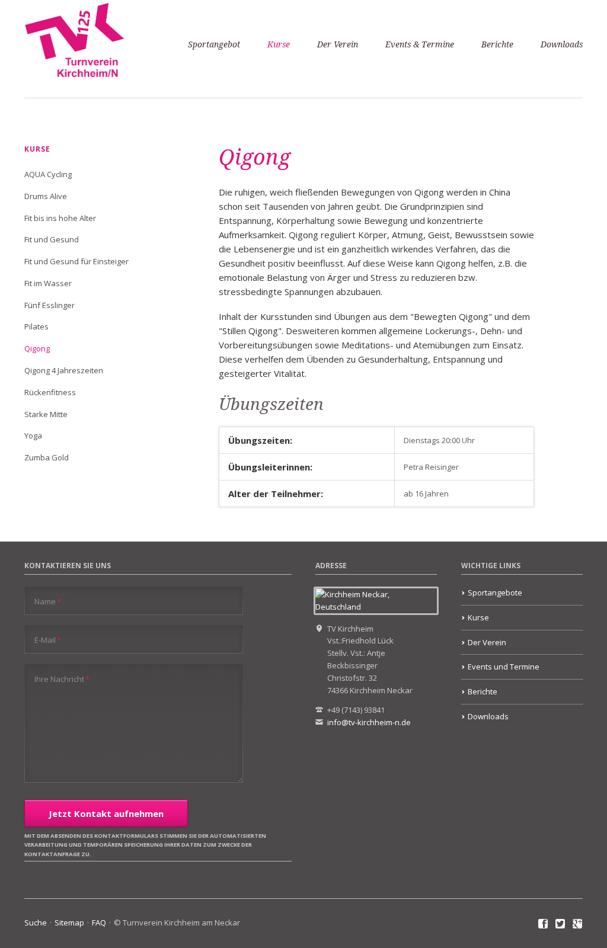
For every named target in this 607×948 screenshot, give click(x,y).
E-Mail (47, 639)
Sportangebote (495, 592)
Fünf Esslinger (49, 305)
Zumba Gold (46, 457)
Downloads (562, 44)
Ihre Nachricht (62, 678)
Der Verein (337, 44)
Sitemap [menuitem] (69, 922)
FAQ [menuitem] (99, 922)
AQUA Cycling (48, 174)
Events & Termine (419, 44)
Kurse (278, 44)
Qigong (37, 348)
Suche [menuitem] (35, 922)
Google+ (578, 924)
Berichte (497, 44)
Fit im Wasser (48, 283)
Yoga (33, 435)
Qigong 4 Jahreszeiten (63, 370)
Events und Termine (503, 666)
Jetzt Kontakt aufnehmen (106, 813)
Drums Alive (45, 196)
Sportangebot (214, 44)
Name (47, 601)
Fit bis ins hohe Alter (60, 218)
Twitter (560, 924)
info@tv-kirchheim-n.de (369, 722)
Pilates (36, 326)
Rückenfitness (50, 392)
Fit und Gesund (51, 239)
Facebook (543, 924)
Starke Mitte (46, 414)
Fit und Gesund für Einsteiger (76, 261)
